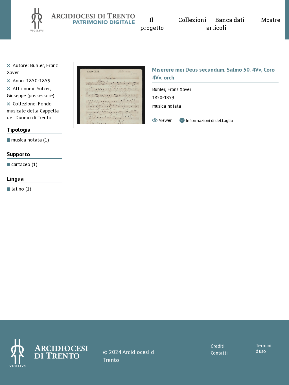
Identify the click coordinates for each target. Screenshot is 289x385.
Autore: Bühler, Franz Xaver (32, 69)
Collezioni (192, 19)
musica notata (30, 139)
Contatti (219, 353)
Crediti (217, 346)
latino (21, 188)
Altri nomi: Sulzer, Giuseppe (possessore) (30, 92)
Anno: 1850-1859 (31, 80)
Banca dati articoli (225, 23)
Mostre (270, 19)
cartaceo (24, 164)
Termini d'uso (263, 348)
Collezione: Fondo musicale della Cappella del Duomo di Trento (33, 110)
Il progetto (152, 23)
